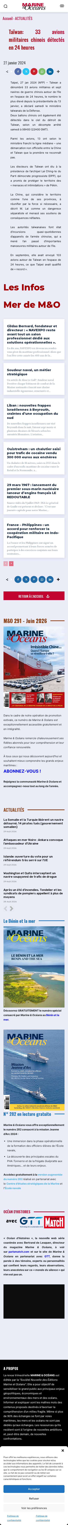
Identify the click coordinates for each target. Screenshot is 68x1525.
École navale (13, 1188)
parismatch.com (19, 1251)
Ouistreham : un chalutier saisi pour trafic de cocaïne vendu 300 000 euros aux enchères (34, 453)
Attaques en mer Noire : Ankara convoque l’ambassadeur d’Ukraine (33, 841)
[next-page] (11, 563)
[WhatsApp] (42, 71)
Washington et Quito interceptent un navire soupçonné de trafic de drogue (30, 874)
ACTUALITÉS (23, 18)
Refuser (34, 1498)
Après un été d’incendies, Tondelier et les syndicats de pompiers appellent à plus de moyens (33, 893)
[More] (58, 71)
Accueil (8, 18)
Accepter (34, 1489)
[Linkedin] (50, 71)
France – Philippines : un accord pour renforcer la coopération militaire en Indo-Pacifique (33, 531)
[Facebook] (17, 71)
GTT (47, 1256)
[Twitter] (25, 71)
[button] (63, 1450)
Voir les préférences (34, 1508)
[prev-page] (5, 563)
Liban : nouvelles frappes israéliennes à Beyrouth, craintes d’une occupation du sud (32, 412)
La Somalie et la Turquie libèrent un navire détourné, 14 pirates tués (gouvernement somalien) (33, 823)
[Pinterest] (34, 71)
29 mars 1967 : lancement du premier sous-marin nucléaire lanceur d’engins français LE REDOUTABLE (33, 491)
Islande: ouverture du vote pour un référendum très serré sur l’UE (28, 858)
